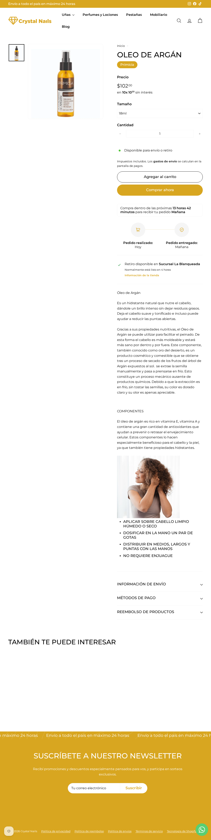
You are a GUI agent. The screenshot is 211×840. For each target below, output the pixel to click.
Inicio (121, 45)
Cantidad (125, 125)
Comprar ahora (160, 190)
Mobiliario (158, 15)
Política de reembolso (89, 831)
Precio (123, 77)
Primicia (127, 65)
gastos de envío (165, 161)
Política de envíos (119, 831)
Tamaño (124, 104)
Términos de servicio (149, 831)
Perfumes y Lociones (100, 15)
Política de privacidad (55, 831)
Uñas (66, 15)
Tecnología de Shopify (181, 831)
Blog (66, 27)
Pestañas (134, 15)
